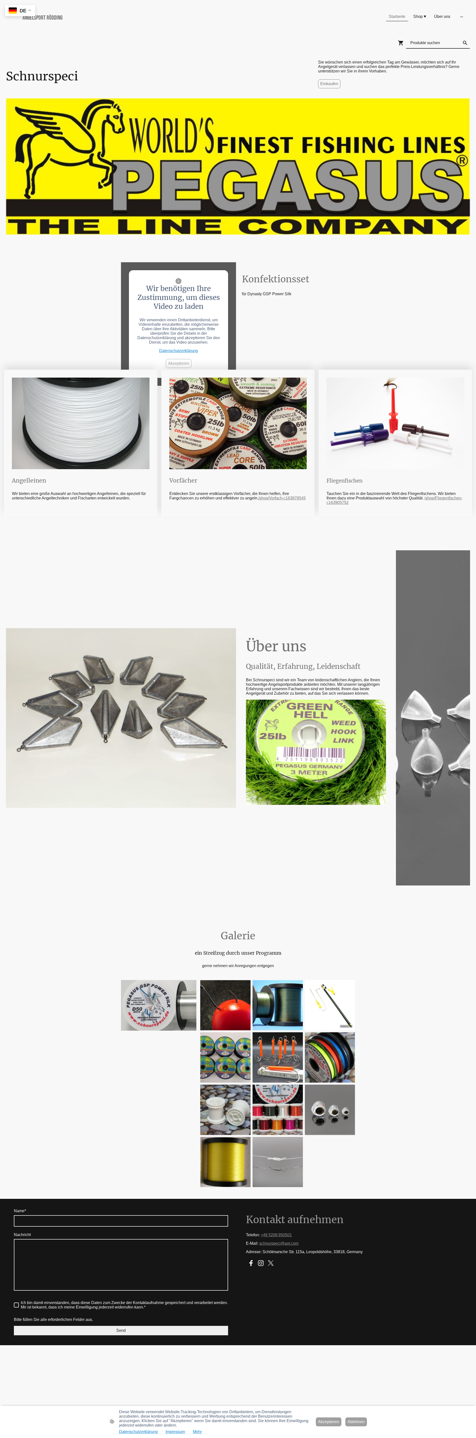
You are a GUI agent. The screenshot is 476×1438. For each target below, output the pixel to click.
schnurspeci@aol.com (278, 1243)
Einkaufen (329, 84)
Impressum (175, 1432)
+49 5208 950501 (276, 1235)
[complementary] (20, 11)
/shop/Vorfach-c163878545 (282, 498)
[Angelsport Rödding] (82, 27)
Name (20, 1211)
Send (121, 1330)
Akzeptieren (178, 363)
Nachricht (22, 1235)
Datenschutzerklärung (178, 351)
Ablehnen (356, 1422)
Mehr (197, 1432)
